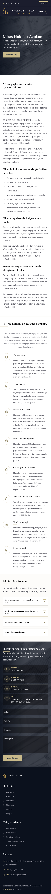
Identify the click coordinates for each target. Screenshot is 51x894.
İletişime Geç (11, 54)
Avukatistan (7, 889)
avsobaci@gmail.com (18, 875)
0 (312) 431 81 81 (16, 869)
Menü (41, 11)
